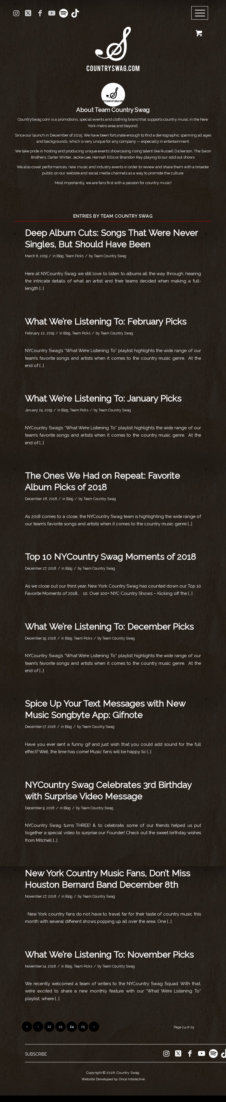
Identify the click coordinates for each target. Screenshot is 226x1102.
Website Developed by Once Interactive (113, 1079)
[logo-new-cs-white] (113, 44)
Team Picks (74, 256)
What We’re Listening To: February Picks (106, 321)
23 (60, 1027)
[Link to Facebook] (40, 13)
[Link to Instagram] (16, 13)
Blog (60, 256)
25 (83, 1027)
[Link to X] (28, 13)
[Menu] (200, 13)
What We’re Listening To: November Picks (109, 954)
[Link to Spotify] (63, 13)
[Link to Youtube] (51, 13)
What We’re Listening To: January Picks (103, 398)
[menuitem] (202, 13)
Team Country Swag (110, 256)
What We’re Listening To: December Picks (109, 626)
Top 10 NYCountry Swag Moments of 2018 (110, 556)
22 (49, 1027)
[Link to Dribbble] (75, 13)
